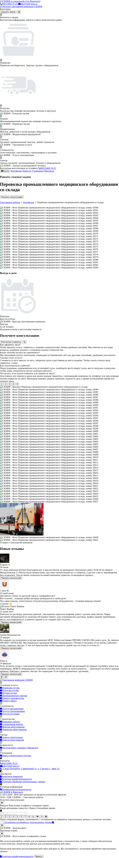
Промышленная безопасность (16, 789)
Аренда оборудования (13, 740)
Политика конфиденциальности (17, 856)
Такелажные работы (10, 202)
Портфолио (16, 171)
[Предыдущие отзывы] (2, 677)
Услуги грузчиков (11, 714)
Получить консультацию (11, 197)
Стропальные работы (12, 724)
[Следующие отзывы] (6, 677)
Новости (26, 171)
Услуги (6, 171)
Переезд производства (13, 698)
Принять (38, 856)
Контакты (49, 171)
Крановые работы (11, 721)
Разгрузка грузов (10, 690)
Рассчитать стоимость (11, 342)
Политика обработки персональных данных (23, 781)
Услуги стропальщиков (13, 711)
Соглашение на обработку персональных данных (27, 822)
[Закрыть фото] (2, 825)
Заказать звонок (8, 12)
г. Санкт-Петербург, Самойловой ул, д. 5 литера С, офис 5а (30, 768)
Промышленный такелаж (14, 695)
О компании (38, 171)
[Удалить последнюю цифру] (46, 816)
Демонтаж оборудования (14, 729)
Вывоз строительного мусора (16, 755)
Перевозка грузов (10, 688)
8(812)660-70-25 (10, 4)
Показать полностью (10, 578)
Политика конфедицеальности (17, 779)
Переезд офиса (9, 701)
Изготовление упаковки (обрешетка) (20, 747)
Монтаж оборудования (13, 727)
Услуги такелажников (13, 708)
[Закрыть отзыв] (2, 833)
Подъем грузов (9, 693)
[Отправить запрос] (37, 816)
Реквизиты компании (12, 776)
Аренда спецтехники (12, 737)
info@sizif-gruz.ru (28, 4)
